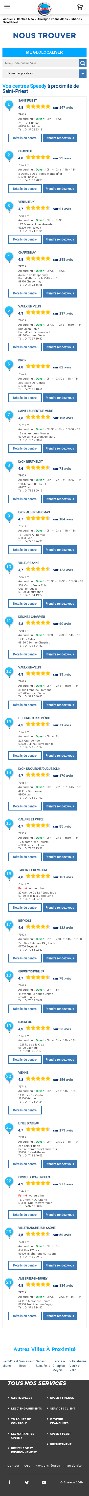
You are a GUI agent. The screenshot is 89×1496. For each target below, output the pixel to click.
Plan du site (73, 1465)
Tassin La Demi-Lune (33, 870)
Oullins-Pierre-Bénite (34, 718)
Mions (6, 1366)
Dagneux (25, 1022)
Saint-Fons (43, 1366)
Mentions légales (48, 1465)
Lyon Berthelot (30, 461)
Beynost (24, 920)
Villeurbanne (28, 563)
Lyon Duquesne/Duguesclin (39, 768)
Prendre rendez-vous (60, 138)
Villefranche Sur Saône (37, 1228)
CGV (27, 1465)
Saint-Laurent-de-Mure (35, 411)
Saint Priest (27, 100)
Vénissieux (26, 202)
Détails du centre (25, 138)
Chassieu (25, 151)
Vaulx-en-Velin (29, 667)
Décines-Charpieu (31, 617)
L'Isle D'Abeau (28, 1123)
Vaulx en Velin (29, 306)
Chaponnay (27, 252)
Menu (7, 2)
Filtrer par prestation (20, 73)
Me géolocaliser (44, 52)
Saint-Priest (10, 1361)
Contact (13, 1465)
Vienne (23, 1072)
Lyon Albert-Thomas (34, 512)
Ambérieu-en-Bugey (32, 1278)
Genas (40, 1361)
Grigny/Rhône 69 (31, 971)
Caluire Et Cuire (31, 819)
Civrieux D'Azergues (34, 1177)
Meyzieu (58, 1370)
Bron (22, 360)
